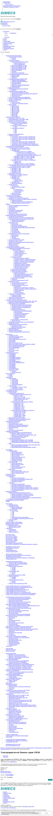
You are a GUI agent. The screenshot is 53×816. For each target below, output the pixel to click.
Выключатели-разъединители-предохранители (20, 601)
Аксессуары (9, 646)
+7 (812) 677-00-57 (5, 807)
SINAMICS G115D (16, 172)
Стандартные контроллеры (18, 277)
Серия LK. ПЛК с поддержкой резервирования (17, 735)
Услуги (5, 40)
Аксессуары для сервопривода (16, 389)
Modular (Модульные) (17, 508)
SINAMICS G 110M (16, 169)
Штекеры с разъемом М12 (15, 658)
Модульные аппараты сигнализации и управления (18, 615)
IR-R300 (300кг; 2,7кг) (19, 416)
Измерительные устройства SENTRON (18, 324)
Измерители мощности (17, 200)
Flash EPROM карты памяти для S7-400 (18, 697)
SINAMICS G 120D (16, 171)
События (5, 794)
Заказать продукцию (5, 771)
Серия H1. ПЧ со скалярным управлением (16, 739)
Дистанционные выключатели (21, 313)
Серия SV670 (15, 382)
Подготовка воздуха (13, 422)
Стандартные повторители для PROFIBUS (19, 660)
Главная (5, 791)
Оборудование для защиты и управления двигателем (18, 627)
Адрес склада (31, 806)
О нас (6, 33)
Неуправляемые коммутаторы (16, 675)
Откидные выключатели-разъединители (18, 603)
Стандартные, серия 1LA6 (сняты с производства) (23, 139)
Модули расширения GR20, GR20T (17, 345)
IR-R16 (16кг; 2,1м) (18, 403)
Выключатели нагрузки (14, 609)
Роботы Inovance (7, 47)
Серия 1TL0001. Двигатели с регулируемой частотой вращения (21, 593)
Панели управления (19, 290)
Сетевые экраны (13, 676)
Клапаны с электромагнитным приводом (24, 261)
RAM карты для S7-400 (14, 698)
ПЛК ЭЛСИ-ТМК (13, 462)
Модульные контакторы (14, 620)
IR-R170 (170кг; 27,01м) (20, 412)
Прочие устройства (18, 292)
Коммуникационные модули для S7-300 (18, 703)
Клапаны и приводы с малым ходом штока (24, 260)
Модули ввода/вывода (19, 64)
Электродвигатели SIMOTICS (13, 117)
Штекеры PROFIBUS (11, 653)
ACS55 (13, 573)
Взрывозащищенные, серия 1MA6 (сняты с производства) (25, 145)
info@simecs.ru (13, 761)
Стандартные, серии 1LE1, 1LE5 (16, 118)
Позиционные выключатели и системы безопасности (21, 218)
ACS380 (13, 582)
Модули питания (16, 455)
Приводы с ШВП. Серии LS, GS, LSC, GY (22, 433)
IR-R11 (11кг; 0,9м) (18, 400)
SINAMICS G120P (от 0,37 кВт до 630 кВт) (24, 156)
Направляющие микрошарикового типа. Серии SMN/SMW (25, 442)
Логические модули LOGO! (15, 56)
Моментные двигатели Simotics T (19, 123)
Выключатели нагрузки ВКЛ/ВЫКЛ (23, 311)
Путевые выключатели (14, 642)
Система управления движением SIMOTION (19, 97)
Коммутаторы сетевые (17, 460)
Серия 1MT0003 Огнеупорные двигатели (16, 590)
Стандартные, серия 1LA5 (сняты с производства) (23, 137)
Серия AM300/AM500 (14, 338)
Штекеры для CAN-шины (15, 712)
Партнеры (7, 37)
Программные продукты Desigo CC (22, 275)
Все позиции (9, 772)
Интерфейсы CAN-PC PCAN (13, 546)
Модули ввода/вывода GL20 (15, 342)
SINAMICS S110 (15, 177)
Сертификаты (13, 33)
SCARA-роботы (12, 392)
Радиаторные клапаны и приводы (22, 265)
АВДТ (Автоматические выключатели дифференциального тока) (24, 605)
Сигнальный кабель (19, 190)
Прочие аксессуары (16, 372)
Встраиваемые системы (8, 46)
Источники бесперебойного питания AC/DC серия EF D (25, 489)
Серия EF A (11, 476)
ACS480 (13, 568)
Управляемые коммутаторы (15, 678)
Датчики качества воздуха (20, 253)
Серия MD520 (12, 355)
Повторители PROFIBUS (12, 659)
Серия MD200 (12, 363)
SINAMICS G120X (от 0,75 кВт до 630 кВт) (24, 157)
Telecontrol (14, 71)
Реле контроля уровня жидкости (16, 622)
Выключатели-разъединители (16, 600)
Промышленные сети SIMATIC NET (17, 91)
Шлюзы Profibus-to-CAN (14, 709)
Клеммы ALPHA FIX (14, 329)
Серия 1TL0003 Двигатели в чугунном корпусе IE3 (18, 586)
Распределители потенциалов (16, 728)
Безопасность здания (14, 281)
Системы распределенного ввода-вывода (18, 74)
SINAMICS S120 (15, 178)
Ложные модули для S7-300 (15, 702)
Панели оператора (16, 193)
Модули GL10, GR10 (14, 350)
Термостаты (14, 279)
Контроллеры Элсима (17, 470)
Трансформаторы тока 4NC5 (15, 328)
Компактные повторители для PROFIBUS (19, 663)
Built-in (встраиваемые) (17, 507)
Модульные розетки (13, 613)
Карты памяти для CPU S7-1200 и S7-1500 (19, 695)
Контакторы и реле (13, 222)
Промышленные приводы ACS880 (17, 574)
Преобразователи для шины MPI (16, 716)
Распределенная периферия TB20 (14, 719)
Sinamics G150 (17, 162)
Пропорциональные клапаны (16, 423)
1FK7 (15, 130)
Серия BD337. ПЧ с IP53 (12, 741)
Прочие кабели (17, 191)
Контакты (5, 44)
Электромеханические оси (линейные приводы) (20, 432)
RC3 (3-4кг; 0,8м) (10, 534)
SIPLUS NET (15, 115)
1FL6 (15, 131)
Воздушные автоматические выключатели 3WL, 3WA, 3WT (23, 301)
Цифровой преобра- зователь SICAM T (21, 203)
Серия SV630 (15, 379)
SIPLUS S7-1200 (15, 109)
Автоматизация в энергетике (13, 195)
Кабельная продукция (17, 94)
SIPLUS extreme (12, 104)
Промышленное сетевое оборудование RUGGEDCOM (24, 93)
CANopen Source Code (11, 559)
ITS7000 (11, 376)
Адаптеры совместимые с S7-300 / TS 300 (18, 692)
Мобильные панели (16, 86)
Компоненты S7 (10, 694)
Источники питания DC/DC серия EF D (21, 485)
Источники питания (11, 475)
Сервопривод (9, 377)
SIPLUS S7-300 (15, 107)
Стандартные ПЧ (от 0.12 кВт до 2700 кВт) (19, 147)
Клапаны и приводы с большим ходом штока (25, 259)
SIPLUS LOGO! (15, 106)
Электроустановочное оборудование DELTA (19, 331)
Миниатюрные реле (13, 641)
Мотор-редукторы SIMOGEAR (16, 134)
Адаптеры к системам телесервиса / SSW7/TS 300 (17, 690)
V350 (13, 513)
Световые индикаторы (19, 317)
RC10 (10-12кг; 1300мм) (11, 536)
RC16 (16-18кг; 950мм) (11, 538)
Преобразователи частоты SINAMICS (15, 146)
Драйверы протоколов (17, 459)
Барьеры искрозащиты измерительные (21, 496)
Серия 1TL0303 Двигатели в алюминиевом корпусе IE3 (19, 587)
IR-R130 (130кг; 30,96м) (20, 411)
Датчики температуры (19, 250)
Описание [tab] (5, 755)
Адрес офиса (25, 806)
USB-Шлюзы (12, 681)
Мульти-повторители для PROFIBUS (17, 662)
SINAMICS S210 (15, 182)
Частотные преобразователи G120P (20, 280)
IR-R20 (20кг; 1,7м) (18, 404)
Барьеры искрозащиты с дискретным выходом (22, 495)
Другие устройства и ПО (12, 551)
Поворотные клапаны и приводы (22, 264)
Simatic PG (14, 90)
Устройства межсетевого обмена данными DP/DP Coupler (19, 669)
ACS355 (13, 581)
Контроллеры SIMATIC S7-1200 (19, 65)
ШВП (10, 443)
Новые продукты (7, 793)
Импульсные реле (13, 616)
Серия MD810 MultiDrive (15, 358)
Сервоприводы (12, 529)
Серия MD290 (12, 365)
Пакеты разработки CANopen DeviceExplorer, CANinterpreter (20, 557)
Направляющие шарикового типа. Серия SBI (22, 439)
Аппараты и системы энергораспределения (16, 299)
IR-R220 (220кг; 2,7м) (19, 414)
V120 (13, 516)
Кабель (13, 188)
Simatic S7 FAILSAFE (17, 70)
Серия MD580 (12, 360)
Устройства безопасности (18, 221)
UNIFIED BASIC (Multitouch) (18, 80)
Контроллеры (9, 334)
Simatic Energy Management (18, 72)
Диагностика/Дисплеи (11, 550)
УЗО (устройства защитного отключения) (18, 606)
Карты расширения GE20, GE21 (16, 346)
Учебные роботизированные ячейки (17, 420)
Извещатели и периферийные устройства (24, 287)
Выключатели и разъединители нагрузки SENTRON (21, 322)
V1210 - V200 (15, 511)
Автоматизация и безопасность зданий (15, 247)
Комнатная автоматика (19, 272)
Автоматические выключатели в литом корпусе (20, 598)
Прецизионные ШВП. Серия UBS (20, 446)
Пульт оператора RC (11, 541)
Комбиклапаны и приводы (20, 263)
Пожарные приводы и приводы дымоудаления (25, 288)
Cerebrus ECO (17, 291)
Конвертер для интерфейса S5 (16, 717)
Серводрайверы (12, 378)
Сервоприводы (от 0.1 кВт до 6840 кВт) (18, 174)
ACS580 (13, 570)
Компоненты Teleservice (11, 684)
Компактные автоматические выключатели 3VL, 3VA (21, 302)
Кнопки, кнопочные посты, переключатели (19, 637)
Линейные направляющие (12, 431)
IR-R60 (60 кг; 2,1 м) (19, 408)
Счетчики (11, 724)
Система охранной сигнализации (19, 282)
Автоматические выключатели (16, 216)
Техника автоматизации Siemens (13, 55)
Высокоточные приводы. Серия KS (20, 436)
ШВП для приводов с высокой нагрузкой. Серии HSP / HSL (26, 444)
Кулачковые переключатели (15, 640)
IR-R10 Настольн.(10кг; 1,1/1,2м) (22, 398)
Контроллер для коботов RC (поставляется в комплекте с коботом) (21, 544)
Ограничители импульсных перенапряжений (19, 614)
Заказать (50, 779)
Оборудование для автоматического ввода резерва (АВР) (19, 626)
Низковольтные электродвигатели (14, 561)
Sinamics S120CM (18, 180)
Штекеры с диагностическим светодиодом (19, 657)
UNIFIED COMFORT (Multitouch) (19, 81)
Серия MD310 (12, 366)
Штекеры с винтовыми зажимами (17, 654)
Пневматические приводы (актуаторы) (18, 426)
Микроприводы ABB (14, 571)
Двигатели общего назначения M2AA (18, 562)
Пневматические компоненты (13, 421)
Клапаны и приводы (16, 257)
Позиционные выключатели (18, 220)
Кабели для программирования (16, 673)
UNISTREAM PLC (13, 504)
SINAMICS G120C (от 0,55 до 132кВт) (23, 158)
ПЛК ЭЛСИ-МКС (13, 450)
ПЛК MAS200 (9, 648)
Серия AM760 (12, 341)
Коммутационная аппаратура (18, 309)
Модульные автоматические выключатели (21, 304)
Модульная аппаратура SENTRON (17, 303)
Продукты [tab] (5, 757)
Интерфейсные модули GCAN (13, 744)
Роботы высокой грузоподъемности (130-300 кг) (23, 410)
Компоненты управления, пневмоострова (18, 425)
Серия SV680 (15, 383)
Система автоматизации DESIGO (19, 271)
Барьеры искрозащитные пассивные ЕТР (18, 498)
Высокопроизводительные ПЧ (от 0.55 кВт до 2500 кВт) (22, 164)
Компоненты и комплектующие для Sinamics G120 (29, 155)
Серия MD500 (12, 367)
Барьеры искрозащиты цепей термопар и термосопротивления (26, 497)
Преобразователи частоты (12, 352)
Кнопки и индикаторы (14, 243)
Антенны (11, 689)
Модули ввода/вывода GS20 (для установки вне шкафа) (22, 344)
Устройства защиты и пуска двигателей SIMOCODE (21, 217)
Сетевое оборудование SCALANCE (20, 92)
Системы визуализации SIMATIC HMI (18, 79)
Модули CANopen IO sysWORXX (14, 554)
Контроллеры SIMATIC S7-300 (19, 67)
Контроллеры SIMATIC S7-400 (19, 69)
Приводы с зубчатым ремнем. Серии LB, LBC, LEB (24, 435)
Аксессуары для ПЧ (13, 369)
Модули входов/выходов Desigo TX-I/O (23, 274)
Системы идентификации (15, 99)
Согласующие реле (16, 232)
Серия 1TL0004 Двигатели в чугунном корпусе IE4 (18, 592)
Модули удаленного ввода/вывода (14, 522)
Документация (6, 41)
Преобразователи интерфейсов (13, 714)
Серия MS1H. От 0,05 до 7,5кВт (19, 387)
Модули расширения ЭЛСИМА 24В (20, 471)
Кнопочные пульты (13, 638)
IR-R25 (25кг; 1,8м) (18, 405)
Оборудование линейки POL (15, 298)
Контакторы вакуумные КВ (15, 632)
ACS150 (13, 572)
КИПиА (8, 204)
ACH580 (14, 578)
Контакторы (12, 631)
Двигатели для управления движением (18, 121)
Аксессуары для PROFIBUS (12, 670)
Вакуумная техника (13, 427)
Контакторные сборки (17, 225)
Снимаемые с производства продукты (18, 214)
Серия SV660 (15, 381)
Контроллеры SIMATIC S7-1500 (19, 66)
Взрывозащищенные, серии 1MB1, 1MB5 (18, 119)
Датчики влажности (19, 252)
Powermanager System (17, 325)
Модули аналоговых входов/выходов (17, 723)
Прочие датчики (18, 255)
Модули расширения (16, 453)
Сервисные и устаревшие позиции (20, 103)
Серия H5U (11, 351)
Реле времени (15, 228)
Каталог (5, 38)
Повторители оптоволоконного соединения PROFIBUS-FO (20, 664)
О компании (6, 31)
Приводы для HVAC (13, 576)
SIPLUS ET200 (15, 112)
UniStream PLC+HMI (14, 506)
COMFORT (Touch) (16, 83)
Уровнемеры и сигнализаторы (16, 210)
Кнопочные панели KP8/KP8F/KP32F (20, 85)
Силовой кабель (18, 189)
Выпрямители (15, 236)
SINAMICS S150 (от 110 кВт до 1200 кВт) (21, 166)
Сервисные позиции (13, 135)
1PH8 (15, 126)
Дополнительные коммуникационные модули (22, 518)
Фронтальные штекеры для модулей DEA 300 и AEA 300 (22, 705)
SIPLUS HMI (15, 113)
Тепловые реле (12, 635)
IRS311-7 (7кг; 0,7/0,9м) (19, 396)
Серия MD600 (12, 353)
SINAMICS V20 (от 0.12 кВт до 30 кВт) (21, 148)
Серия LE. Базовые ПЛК (12, 734)
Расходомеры (12, 207)
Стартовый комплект (14, 732)
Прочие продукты (16, 96)
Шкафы (8, 501)
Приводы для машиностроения (16, 579)
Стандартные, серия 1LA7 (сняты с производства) (23, 136)
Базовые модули (12, 729)
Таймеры (16, 318)
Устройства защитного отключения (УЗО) (21, 306)
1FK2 (15, 129)
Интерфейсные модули (14, 721)
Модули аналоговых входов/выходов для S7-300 (20, 701)
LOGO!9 (14, 59)
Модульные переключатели (15, 611)
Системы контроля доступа (18, 284)
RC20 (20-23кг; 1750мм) (11, 539)
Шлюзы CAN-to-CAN (14, 713)
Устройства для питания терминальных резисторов (21, 671)
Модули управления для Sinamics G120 (26, 153)
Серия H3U (11, 349)
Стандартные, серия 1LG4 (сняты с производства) (23, 141)
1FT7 (15, 133)
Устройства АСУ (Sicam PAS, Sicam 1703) (18, 198)
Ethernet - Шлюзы (13, 680)
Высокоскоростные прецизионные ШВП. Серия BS (24, 447)
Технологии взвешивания (15, 211)
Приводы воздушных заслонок (19, 270)
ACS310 (13, 567)
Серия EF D (11, 482)
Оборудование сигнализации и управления (16, 636)
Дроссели (14, 237)
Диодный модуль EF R (17, 481)
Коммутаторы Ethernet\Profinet (13, 674)
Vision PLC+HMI (13, 509)
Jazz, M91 (11, 520)
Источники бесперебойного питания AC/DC (22, 479)
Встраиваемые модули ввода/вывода (20, 517)
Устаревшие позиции (14, 245)
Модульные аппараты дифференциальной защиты (18, 604)
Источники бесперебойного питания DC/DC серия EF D (25, 487)
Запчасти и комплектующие (18, 187)
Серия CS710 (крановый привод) (16, 362)
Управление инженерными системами (23, 276)
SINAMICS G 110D (16, 168)
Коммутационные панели (18, 454)
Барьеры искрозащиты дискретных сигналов (22, 493)
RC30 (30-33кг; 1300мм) (11, 540)
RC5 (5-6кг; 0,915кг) (11, 535)
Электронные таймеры (14, 625)
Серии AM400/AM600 (14, 347)
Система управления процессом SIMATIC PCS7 (20, 98)
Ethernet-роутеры (13, 685)
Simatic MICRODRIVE (17, 183)
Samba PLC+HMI (13, 519)
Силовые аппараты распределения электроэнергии (18, 597)
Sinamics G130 (17, 161)
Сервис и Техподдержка (9, 42)
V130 (13, 514)
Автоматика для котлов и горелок (17, 297)
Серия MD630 (12, 356)
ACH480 (14, 577)
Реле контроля (15, 230)
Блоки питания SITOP (14, 87)
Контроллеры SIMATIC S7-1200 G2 (20, 61)
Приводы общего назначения (16, 566)
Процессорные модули (19, 63)
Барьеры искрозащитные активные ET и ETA (19, 492)
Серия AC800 (12, 340)
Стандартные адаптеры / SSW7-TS (17, 691)
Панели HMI (9, 737)
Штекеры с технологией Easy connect (17, 655)
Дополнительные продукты (20, 268)
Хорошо (46, 813)
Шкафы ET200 (15, 76)
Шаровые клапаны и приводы (21, 266)
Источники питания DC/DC (18, 480)
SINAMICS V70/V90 (16, 175)
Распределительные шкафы (15, 330)
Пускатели (11, 633)
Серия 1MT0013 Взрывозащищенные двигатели (17, 589)
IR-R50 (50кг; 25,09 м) (19, 406)
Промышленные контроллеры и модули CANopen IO (18, 555)
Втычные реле (15, 223)
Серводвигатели (13, 385)
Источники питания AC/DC (18, 477)
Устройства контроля (16, 308)
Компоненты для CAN (11, 708)
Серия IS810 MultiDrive (17, 384)
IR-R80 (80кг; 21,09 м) (19, 409)
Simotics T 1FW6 (18, 124)
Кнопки (11, 619)
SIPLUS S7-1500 (15, 110)
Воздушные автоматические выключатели (19, 599)
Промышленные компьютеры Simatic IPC (18, 88)
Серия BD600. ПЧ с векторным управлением (16, 740)
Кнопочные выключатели (20, 314)
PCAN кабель (9, 549)
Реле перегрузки (15, 231)
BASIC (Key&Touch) (16, 82)
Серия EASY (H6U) (13, 335)
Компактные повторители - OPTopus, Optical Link (20, 665)
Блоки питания (15, 234)
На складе (3, 772)
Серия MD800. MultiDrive (15, 357)
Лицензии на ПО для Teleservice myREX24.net (20, 686)
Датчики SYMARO (16, 249)
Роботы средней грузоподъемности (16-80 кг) (22, 401)
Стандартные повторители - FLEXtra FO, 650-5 (20, 668)
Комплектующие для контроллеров (14, 523)
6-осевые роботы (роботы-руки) (16, 393)
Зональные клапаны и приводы (21, 258)
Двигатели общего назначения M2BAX (18, 563)
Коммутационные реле (19, 315)
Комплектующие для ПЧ (14, 527)
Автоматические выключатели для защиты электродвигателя (23, 628)
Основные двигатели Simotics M (19, 125)
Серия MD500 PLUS (13, 368)
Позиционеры (12, 209)
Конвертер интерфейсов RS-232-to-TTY (18, 718)
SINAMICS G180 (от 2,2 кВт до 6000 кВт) (24, 163)
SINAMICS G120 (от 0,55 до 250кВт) (23, 151)
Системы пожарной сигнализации (20, 285)
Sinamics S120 (17, 179)
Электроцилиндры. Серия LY (19, 437)
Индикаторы (12, 617)
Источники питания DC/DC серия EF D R (21, 486)
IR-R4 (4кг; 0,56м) (18, 395)
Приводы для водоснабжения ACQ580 (18, 583)
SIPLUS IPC (14, 114)
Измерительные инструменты (19, 326)
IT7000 (10, 374)
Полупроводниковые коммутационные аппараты (23, 227)
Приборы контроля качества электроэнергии (22, 201)
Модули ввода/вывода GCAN (13, 745)
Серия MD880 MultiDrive (15, 361)
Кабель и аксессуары (14, 531)
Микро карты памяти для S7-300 (16, 696)
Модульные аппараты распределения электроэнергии (18, 608)
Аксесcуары (11, 730)
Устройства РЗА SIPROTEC (15, 196)
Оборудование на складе (9, 21)
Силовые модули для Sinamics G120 (25, 152)
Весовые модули (13, 725)
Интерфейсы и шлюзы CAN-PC (13, 556)
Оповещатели (17, 286)
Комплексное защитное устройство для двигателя (20, 630)
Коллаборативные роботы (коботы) (17, 417)
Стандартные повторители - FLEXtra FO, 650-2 (20, 667)
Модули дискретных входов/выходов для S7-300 (20, 700)
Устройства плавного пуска (15, 241)
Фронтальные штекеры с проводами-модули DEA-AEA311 (23, 706)
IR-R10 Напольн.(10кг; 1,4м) (21, 399)
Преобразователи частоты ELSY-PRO (15, 500)
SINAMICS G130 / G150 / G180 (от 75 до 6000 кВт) (24, 160)
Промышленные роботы (12, 390)
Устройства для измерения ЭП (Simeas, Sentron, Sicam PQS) (23, 199)
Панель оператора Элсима (18, 473)
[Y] (18, 19)
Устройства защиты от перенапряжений (21, 307)
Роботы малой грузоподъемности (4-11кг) (21, 394)
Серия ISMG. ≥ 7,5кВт (17, 388)
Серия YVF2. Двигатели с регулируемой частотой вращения (20, 594)
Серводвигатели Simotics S (18, 128)
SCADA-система (10, 474)
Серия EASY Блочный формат (16, 336)
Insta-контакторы (18, 312)
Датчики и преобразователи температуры (18, 205)
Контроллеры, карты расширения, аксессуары (19, 419)
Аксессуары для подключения (16, 430)
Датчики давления (13, 206)
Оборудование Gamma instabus (19, 269)
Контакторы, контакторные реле (19, 226)
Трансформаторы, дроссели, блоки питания (19, 233)
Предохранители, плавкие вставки (20, 319)
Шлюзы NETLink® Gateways (13, 679)
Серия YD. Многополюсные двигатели (15, 588)
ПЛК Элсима (12, 469)
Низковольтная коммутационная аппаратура (16, 215)
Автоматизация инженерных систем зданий (19, 248)
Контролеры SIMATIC (14, 60)
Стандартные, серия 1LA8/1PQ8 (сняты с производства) (25, 144)
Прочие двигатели (16, 140)
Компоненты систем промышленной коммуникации (21, 242)
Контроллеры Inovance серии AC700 (17, 339)
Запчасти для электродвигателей (16, 120)
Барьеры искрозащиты (11, 491)
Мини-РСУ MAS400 (11, 649)
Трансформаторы (16, 238)
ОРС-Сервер (9, 682)
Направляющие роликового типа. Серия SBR (22, 441)
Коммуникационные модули (18, 457)
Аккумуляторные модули (17, 490)
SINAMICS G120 (16, 150)
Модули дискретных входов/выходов (17, 722)
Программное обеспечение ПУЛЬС (14, 543)
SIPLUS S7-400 (15, 108)
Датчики (11, 428)
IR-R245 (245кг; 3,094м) (20, 415)
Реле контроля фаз (13, 624)
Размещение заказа (7, 43)
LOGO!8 (14, 58)
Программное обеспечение (15, 173)
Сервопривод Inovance (8, 48)
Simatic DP (14, 77)
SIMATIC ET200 (15, 75)
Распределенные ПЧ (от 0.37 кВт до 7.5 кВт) (19, 167)
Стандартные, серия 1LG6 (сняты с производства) (23, 142)
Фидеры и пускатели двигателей (16, 239)
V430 (13, 512)
